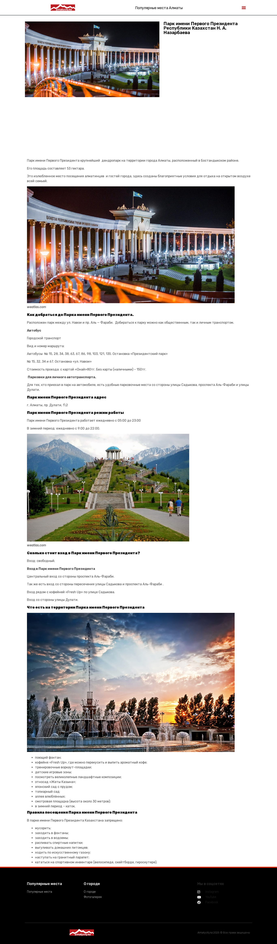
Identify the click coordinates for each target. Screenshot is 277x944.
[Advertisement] (139, 129)
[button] (243, 7)
